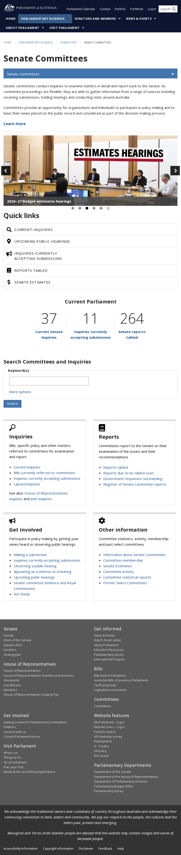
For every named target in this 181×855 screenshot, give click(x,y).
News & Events (139, 19)
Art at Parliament (15, 762)
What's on (11, 753)
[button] (90, 74)
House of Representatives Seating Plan (31, 694)
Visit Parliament (64, 28)
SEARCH (12, 404)
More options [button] (20, 391)
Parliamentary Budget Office (113, 786)
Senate (9, 635)
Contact (105, 9)
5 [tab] (101, 208)
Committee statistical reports (127, 577)
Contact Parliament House (22, 736)
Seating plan (12, 654)
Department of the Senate (112, 772)
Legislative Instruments (110, 690)
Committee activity (118, 571)
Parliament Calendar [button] (81, 9)
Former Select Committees (125, 582)
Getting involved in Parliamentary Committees (35, 722)
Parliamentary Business (43, 19)
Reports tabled (115, 467)
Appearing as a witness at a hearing (42, 571)
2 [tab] (80, 208)
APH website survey (108, 736)
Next (175, 170)
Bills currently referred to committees (44, 472)
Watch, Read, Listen (107, 640)
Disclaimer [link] (86, 848)
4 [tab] (94, 208)
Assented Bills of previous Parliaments (121, 680)
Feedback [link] (105, 848)
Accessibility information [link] (21, 848)
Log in (152, 9)
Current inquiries (27, 467)
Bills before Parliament (110, 675)
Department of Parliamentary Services (121, 781)
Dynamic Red (13, 645)
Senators (10, 650)
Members (10, 690)
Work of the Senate (17, 640)
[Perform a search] (173, 8)
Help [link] (120, 848)
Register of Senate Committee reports (134, 484)
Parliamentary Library (108, 654)
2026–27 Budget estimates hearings (39, 201)
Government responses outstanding (132, 478)
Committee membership (123, 560)
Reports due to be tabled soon (128, 473)
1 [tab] (72, 208)
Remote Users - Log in (109, 727)
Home (11, 19)
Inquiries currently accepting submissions (47, 478)
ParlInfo (120, 9)
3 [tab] (87, 208)
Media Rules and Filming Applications (29, 772)
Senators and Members (95, 19)
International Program (109, 659)
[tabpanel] (90, 170)
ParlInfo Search (105, 732)
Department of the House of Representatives (126, 776)
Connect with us (15, 732)
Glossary (100, 751)
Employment (102, 741)
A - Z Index (101, 746)
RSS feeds (22, 594)
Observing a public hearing (35, 566)
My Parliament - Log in (109, 722)
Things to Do (12, 757)
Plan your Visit (13, 767)
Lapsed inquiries (27, 484)
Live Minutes (12, 685)
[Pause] (108, 208)
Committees (68, 42)
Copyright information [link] (58, 848)
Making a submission (30, 554)
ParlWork (136, 9)
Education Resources (109, 650)
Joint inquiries (41, 498)
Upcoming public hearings (34, 577)
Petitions (10, 727)
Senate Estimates (117, 566)
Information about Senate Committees (134, 554)
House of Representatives (22, 670)
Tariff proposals (105, 685)
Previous (6, 170)
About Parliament (22, 28)
